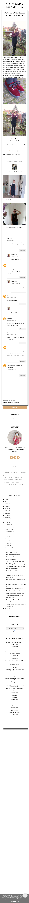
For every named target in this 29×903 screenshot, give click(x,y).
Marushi (9, 347)
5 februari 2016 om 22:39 (11, 267)
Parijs (22, 477)
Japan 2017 (6, 475)
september (9, 531)
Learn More (12, 901)
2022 (6, 508)
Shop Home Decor (15, 705)
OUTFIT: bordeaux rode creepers (15, 593)
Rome (16, 479)
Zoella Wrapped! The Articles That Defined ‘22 (14, 679)
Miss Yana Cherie (15, 703)
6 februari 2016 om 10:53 (15, 256)
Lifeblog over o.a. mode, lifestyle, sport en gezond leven (15, 686)
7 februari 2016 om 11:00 (11, 334)
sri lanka (6, 487)
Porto (5, 479)
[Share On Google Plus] (17, 151)
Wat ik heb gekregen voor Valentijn (15, 566)
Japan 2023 (12, 475)
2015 (6, 608)
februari (8, 547)
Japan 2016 (23, 472)
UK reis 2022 (6, 482)
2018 (6, 517)
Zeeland (18, 482)
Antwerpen (7, 470)
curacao (13, 484)
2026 (6, 499)
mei (7, 540)
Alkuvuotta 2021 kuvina (14, 712)
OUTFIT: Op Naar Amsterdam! (14, 582)
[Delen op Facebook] (9, 151)
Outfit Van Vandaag (11, 559)
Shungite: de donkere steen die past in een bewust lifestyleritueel (14, 652)
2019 (6, 515)
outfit (13, 154)
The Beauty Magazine (14, 650)
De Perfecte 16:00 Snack (12, 550)
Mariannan (14, 695)
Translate (19, 631)
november (9, 527)
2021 (6, 511)
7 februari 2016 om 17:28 (11, 369)
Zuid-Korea (7, 484)
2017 (6, 520)
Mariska (9, 238)
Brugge (13, 472)
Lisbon (5, 477)
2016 (6, 522)
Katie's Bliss (15, 658)
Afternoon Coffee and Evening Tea (14, 642)
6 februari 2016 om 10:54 (15, 283)
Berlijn (21, 470)
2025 (6, 501)
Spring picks (14, 697)
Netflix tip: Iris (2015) (12, 570)
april (7, 543)
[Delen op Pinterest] (14, 151)
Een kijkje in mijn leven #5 (13, 568)
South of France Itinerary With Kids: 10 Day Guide (14, 661)
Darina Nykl (15, 667)
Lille (22, 475)
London (11, 477)
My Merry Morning (14, 5)
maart (7, 545)
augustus (8, 534)
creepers (9, 154)
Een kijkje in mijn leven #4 (13, 591)
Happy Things (15, 644)
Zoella (14, 676)
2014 (6, 611)
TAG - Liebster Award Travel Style (15, 561)
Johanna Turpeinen (14, 710)
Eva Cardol (14, 254)
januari (8, 606)
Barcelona (14, 470)
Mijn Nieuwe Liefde (11, 552)
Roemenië (10, 479)
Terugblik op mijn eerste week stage (15, 564)
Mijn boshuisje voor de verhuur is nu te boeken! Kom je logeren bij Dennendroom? (14, 689)
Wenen (12, 482)
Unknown (9, 265)
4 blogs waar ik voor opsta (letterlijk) (16, 604)
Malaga (17, 477)
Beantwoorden (22, 250)
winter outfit (18, 154)
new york (20, 484)
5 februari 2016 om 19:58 (11, 240)
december (9, 524)
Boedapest (6, 472)
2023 (6, 506)
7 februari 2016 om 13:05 (11, 349)
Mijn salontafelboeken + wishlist (15, 573)
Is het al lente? (10, 557)
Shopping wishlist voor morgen (14, 588)
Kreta (17, 475)
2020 (6, 513)
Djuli (8, 332)
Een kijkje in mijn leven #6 (13, 554)
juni (7, 538)
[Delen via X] (12, 151)
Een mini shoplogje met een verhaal (15, 579)
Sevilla (21, 479)
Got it (18, 901)
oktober (8, 529)
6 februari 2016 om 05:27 (11, 297)
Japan (17, 472)
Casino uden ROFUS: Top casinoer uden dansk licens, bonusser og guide (15, 670)
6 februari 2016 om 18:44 (11, 320)
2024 (6, 504)
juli (7, 536)
